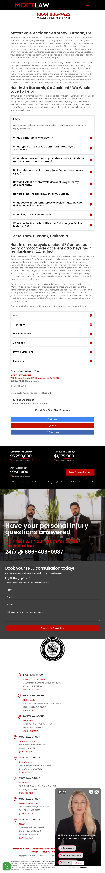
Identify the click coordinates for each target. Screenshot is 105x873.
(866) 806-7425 (53, 14)
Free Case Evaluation (53, 628)
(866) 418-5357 (26, 751)
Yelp (54, 425)
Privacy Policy (49, 851)
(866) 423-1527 (30, 710)
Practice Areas (21, 848)
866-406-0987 (44, 551)
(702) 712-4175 (26, 793)
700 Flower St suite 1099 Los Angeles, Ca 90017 (34, 378)
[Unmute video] (60, 792)
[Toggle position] (91, 792)
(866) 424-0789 (31, 689)
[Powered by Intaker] (83, 867)
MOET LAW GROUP (20, 375)
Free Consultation (80, 472)
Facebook (54, 432)
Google (53, 419)
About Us (38, 848)
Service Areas (52, 848)
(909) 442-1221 (26, 814)
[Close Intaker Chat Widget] (96, 792)
